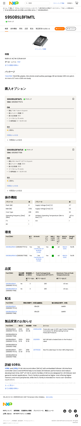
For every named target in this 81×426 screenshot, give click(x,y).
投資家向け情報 (26, 411)
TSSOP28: (8, 76)
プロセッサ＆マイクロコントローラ (26, 8)
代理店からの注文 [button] (15, 140)
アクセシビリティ (28, 421)
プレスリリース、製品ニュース (43, 411)
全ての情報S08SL (11, 65)
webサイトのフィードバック (10, 423)
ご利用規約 (14, 421)
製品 (11, 8)
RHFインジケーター (53, 238)
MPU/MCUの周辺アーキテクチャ (49, 8)
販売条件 (20, 421)
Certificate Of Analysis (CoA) (39, 250)
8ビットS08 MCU (68, 8)
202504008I (37, 329)
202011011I (36, 340)
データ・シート (71, 28)
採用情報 (16, 411)
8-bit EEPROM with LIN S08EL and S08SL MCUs (20, 10)
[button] (70, 3)
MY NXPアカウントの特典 (22, 414)
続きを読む (49, 397)
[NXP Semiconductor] (13, 3)
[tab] (40, 140)
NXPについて (7, 411)
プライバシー (6, 421)
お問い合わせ (7, 414)
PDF (18, 62)
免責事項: (39, 303)
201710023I (36, 350)
